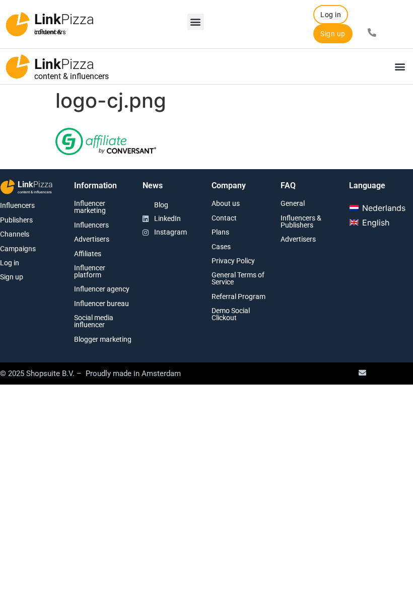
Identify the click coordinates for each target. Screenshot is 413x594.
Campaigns (18, 249)
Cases (221, 247)
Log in (9, 263)
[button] (195, 22)
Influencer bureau (101, 304)
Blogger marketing (102, 339)
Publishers (16, 220)
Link (64, 19)
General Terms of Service (238, 278)
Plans (220, 232)
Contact (224, 218)
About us (226, 203)
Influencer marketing (90, 206)
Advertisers (91, 239)
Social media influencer (93, 321)
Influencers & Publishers (301, 221)
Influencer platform (89, 271)
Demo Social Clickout (231, 314)
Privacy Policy (233, 261)
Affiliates (87, 254)
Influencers (17, 205)
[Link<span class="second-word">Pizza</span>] (17, 24)
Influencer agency (101, 289)
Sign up (11, 277)
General (293, 203)
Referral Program (238, 296)
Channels (14, 234)
